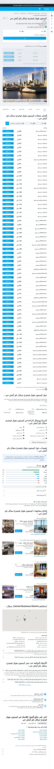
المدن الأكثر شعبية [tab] (32, 723)
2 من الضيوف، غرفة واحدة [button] (40, 34)
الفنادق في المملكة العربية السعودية (40, 731)
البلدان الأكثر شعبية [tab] (42, 723)
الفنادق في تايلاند (21, 739)
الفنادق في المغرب (43, 730)
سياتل (18, 13)
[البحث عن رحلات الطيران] (51, 13)
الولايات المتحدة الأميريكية (35, 13)
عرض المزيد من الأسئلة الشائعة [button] (25, 684)
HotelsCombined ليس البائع (40, 749)
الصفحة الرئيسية (44, 13)
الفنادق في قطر (21, 730)
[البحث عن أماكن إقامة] (51, 15)
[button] (1, 5)
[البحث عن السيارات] (51, 18)
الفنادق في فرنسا (43, 737)
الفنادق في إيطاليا (43, 739)
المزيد (46, 401)
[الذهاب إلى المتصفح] (51, 24)
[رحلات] (51, 28)
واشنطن (24, 13)
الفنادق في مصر (21, 735)
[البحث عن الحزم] (51, 21)
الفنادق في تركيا (21, 731)
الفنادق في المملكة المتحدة (19, 737)
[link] (38, 534)
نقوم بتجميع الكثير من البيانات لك (39, 752)
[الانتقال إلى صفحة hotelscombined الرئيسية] (44, 8)
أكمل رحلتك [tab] (23, 723)
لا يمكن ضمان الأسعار (18, 745)
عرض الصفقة (18, 531)
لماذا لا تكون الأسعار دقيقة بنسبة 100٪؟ (37, 754)
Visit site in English (17, 5)
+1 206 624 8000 (43, 25)
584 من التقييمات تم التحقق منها (34, 27)
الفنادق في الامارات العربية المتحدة (17, 733)
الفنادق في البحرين (43, 735)
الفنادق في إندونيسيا (43, 733)
